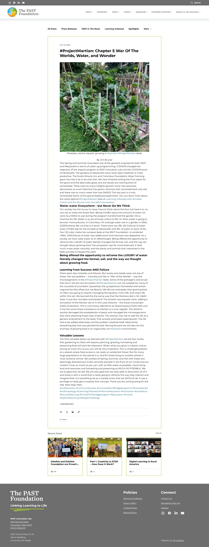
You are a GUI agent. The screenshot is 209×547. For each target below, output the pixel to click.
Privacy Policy (129, 503)
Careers (164, 508)
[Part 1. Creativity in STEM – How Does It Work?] (104, 447)
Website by (167, 540)
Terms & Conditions (132, 498)
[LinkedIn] (18, 2)
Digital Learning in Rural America (143, 463)
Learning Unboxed (114, 29)
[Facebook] (14, 2)
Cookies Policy (130, 508)
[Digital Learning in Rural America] (143, 447)
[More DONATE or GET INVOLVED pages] (200, 12)
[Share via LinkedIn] (73, 412)
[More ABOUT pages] (93, 12)
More (146, 29)
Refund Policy (130, 513)
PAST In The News (91, 29)
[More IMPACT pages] (119, 12)
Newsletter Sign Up (170, 503)
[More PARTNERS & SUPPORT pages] (172, 12)
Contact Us (166, 498)
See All (158, 433)
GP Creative (178, 540)
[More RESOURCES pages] (147, 12)
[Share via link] (79, 412)
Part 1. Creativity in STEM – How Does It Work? (104, 463)
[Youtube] (23, 2)
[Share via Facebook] (61, 412)
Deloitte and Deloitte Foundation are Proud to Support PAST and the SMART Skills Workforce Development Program (65, 463)
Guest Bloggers (67, 404)
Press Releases (69, 29)
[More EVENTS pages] (131, 12)
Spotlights (134, 29)
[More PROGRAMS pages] (108, 12)
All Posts (52, 29)
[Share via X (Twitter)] (67, 412)
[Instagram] (9, 2)
